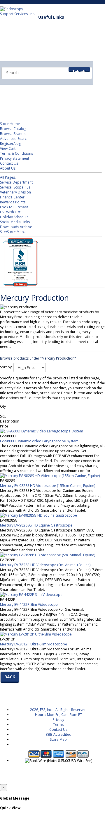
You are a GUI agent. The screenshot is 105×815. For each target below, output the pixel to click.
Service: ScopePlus (15, 187)
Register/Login (12, 143)
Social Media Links (15, 221)
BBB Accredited (58, 734)
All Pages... (9, 177)
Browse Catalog (13, 128)
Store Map (58, 739)
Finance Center (12, 197)
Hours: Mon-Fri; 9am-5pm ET (58, 714)
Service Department (29, 90)
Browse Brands (12, 133)
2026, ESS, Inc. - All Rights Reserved (58, 709)
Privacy (58, 719)
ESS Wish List (10, 212)
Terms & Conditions (16, 153)
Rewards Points (12, 202)
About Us (7, 168)
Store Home (10, 123)
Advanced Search (14, 138)
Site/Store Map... (13, 231)
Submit (79, 70)
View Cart (7, 148)
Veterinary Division (28, 102)
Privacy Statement (14, 158)
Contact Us (9, 163)
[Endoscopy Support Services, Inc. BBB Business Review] (19, 285)
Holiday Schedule (14, 216)
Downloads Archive (16, 226)
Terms (58, 724)
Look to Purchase (14, 207)
